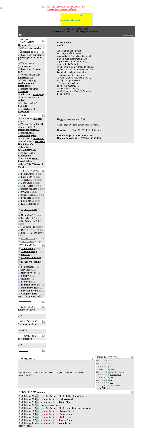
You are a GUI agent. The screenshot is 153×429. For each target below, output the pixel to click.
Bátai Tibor (26, 177)
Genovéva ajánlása (115, 375)
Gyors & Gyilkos (29, 209)
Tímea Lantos (27, 241)
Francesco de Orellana (31, 233)
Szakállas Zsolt (28, 238)
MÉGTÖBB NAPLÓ (28, 296)
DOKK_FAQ (27, 230)
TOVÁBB (24, 375)
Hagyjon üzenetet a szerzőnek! (71, 119)
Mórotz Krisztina (29, 189)
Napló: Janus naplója (50, 405)
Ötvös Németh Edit (30, 221)
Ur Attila (25, 192)
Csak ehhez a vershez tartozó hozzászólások (78, 124)
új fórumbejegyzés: (55, 402)
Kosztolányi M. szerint (117, 372)
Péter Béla (26, 198)
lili (111, 380)
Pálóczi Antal (27, 174)
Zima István (26, 183)
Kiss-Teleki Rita (28, 204)
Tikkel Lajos (27, 186)
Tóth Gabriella (28, 227)
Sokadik (112, 369)
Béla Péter (26, 201)
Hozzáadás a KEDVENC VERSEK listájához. (79, 130)
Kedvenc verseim (115, 385)
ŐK (111, 361)
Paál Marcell (27, 218)
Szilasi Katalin (28, 195)
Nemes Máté (27, 215)
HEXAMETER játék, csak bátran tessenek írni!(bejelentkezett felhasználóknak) (62, 8)
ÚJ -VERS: (63, 396)
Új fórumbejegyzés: (56, 399)
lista (111, 383)
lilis (111, 377)
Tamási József (27, 180)
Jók (111, 364)
